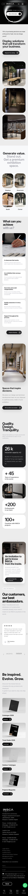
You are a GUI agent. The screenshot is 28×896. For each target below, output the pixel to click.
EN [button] (18, 4)
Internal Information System (10, 854)
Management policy (7, 856)
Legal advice (5, 848)
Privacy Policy (6, 850)
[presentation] (1, 634)
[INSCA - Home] (10, 4)
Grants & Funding (7, 858)
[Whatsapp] (25, 885)
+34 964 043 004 (11, 823)
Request (5, 719)
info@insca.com (10, 827)
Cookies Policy (6, 852)
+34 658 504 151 (13, 825)
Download (6, 744)
